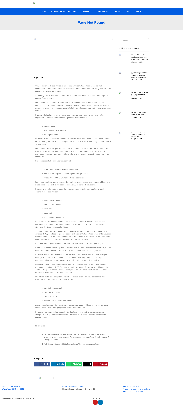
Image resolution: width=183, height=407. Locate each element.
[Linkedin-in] (100, 402)
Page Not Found (91, 22)
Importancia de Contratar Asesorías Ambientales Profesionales (138, 134)
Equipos (86, 11)
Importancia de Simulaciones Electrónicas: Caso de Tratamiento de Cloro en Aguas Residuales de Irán (139, 75)
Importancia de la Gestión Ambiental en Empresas (138, 113)
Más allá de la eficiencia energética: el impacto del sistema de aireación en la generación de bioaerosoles (139, 57)
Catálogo (117, 11)
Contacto (137, 11)
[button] (42, 364)
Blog (127, 11)
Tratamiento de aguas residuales (63, 11)
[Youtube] (95, 402)
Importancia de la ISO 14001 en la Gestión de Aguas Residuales (139, 94)
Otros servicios (102, 11)
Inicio (44, 11)
